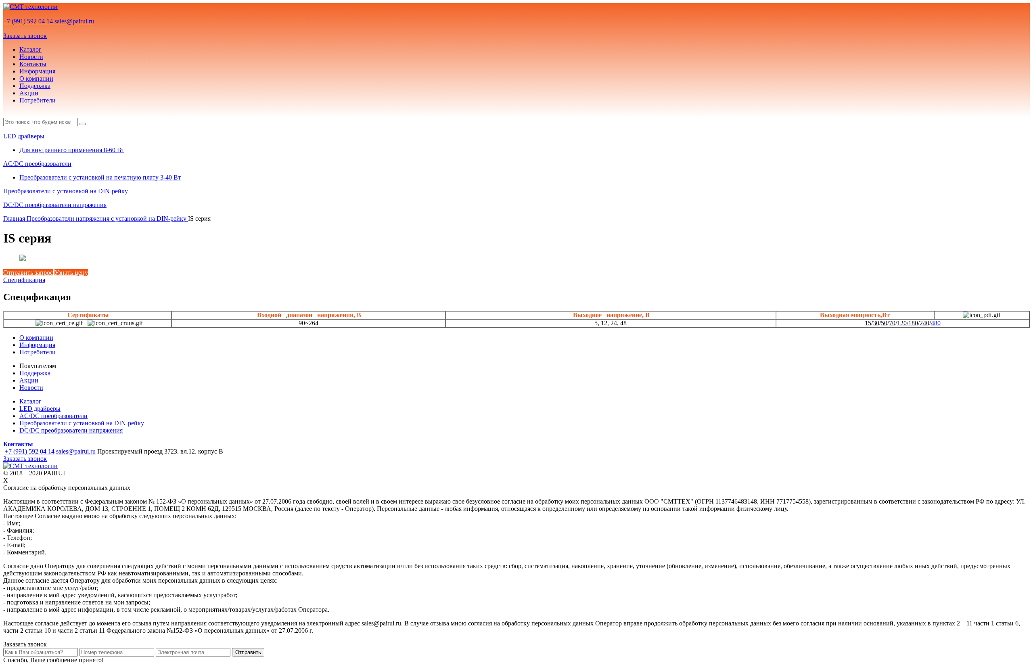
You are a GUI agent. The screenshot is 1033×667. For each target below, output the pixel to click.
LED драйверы (23, 136)
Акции (28, 93)
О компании (36, 78)
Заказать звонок (25, 35)
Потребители (37, 100)
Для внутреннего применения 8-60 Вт (71, 149)
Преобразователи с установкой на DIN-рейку (65, 191)
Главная (15, 218)
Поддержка (34, 85)
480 (936, 323)
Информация (37, 71)
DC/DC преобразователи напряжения (55, 204)
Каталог (30, 49)
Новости (31, 56)
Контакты (32, 64)
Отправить (248, 652)
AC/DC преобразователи (37, 163)
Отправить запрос (28, 272)
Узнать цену (71, 272)
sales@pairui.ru (74, 21)
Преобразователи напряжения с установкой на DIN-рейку (107, 218)
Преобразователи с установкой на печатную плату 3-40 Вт (100, 177)
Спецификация (24, 279)
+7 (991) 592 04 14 (28, 21)
